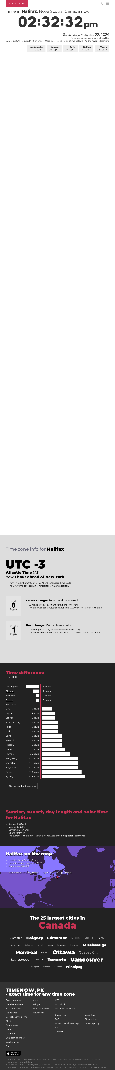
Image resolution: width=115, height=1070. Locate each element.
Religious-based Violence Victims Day (90, 38)
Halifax (100, 938)
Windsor (58, 967)
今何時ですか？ (52, 1067)
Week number (13, 1042)
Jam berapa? (24, 1067)
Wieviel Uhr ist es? (38, 1067)
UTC (8, 709)
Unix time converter (65, 1008)
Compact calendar (15, 1038)
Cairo (8, 736)
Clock (8, 1021)
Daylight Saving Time (16, 1017)
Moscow (10, 745)
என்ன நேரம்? (73, 1067)
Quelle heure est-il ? (60, 1065)
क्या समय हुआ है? (33, 1065)
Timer (9, 1029)
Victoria (46, 967)
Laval (40, 945)
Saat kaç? (63, 1067)
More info (50, 41)
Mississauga (94, 945)
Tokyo (102, 48)
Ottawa (63, 952)
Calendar (10, 1033)
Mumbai (10, 754)
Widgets (37, 1004)
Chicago (10, 691)
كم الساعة (72, 1065)
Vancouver (86, 959)
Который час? (93, 1065)
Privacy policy (92, 1023)
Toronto (9, 700)
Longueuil (61, 945)
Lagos (9, 713)
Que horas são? (12, 1067)
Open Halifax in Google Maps (24, 872)
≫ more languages (98, 1067)
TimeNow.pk (17, 3)
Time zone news (41, 1008)
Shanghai (10, 763)
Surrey (39, 959)
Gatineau (89, 938)
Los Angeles (36, 48)
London (54, 48)
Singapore (11, 767)
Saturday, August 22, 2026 (86, 35)
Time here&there (14, 1004)
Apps (35, 1000)
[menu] (107, 4)
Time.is (20, 1062)
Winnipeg (74, 967)
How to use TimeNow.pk (67, 1023)
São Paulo (11, 704)
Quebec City (88, 952)
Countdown (12, 1025)
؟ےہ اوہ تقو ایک (84, 1067)
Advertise (90, 1015)
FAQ (57, 1019)
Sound (9, 1046)
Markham (74, 945)
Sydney (9, 776)
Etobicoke (76, 938)
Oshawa (45, 952)
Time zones (11, 1013)
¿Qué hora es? (45, 1065)
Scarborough (21, 960)
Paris (70, 48)
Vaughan (35, 967)
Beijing (86, 48)
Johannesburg (13, 722)
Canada (57, 925)
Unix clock (60, 1004)
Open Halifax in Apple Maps (57, 872)
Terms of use (91, 1019)
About (58, 1027)
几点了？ (23, 1065)
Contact (59, 1031)
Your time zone (13, 1008)
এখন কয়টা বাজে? (82, 1065)
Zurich (9, 731)
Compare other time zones (22, 786)
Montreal (26, 952)
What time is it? (12, 1065)
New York (10, 695)
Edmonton (57, 938)
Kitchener (28, 945)
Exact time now (14, 1000)
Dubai (9, 749)
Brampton (15, 937)
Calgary (34, 937)
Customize (60, 1015)
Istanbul (10, 740)
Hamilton (13, 945)
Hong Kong (11, 758)
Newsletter (38, 1013)
